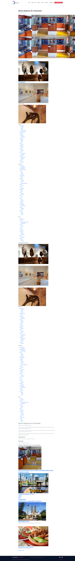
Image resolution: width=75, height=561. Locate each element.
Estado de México (22, 175)
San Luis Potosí (22, 204)
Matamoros (22, 158)
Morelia (22, 190)
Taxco (21, 407)
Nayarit (21, 195)
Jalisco (21, 368)
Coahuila (21, 138)
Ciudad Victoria (23, 338)
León (21, 363)
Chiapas (21, 220)
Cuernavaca (22, 194)
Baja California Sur (22, 313)
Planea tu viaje (33, 2)
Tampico (22, 159)
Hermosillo (22, 154)
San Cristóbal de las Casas (24, 402)
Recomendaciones (58, 2)
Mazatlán (22, 150)
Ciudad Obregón (23, 153)
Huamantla (22, 208)
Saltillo (22, 140)
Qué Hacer (46, 2)
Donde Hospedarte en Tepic (26, 494)
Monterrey (22, 328)
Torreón (22, 323)
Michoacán (21, 189)
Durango (21, 143)
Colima (21, 170)
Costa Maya (22, 234)
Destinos (38, 2)
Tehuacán (22, 382)
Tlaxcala (22, 209)
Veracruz (22, 213)
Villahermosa (23, 417)
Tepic (21, 378)
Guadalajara (21, 82)
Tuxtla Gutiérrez (23, 223)
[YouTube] (62, 557)
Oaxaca (21, 228)
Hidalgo (21, 184)
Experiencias (51, 2)
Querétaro (22, 203)
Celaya (22, 179)
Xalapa (22, 214)
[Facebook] (59, 557)
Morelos (21, 373)
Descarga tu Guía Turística (25, 547)
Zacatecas (21, 160)
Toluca (22, 358)
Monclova (22, 139)
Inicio (29, 2)
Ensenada (22, 309)
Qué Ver (42, 2)
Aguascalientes (22, 165)
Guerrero (21, 224)
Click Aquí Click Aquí (21, 550)
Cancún (22, 412)
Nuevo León (21, 145)
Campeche (21, 218)
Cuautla (22, 193)
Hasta (20, 495)
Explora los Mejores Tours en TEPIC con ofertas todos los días (35, 470)
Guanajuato (21, 178)
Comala (22, 173)
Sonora (21, 333)
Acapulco (22, 225)
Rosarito (22, 128)
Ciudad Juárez (23, 318)
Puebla (21, 198)
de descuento (22, 499)
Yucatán (21, 238)
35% (19, 497)
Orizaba (22, 392)
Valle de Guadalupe (23, 130)
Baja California (22, 125)
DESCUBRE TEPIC (23, 521)
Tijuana (22, 129)
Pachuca (22, 185)
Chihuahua (21, 134)
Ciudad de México (23, 60)
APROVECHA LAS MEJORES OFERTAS (29, 501)
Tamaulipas (21, 155)
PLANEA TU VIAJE (23, 472)
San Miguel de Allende (24, 183)
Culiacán (22, 149)
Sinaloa (21, 148)
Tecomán (22, 174)
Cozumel (22, 233)
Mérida (22, 239)
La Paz (22, 133)
